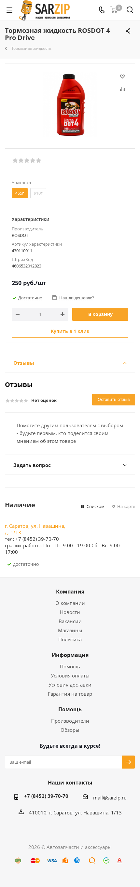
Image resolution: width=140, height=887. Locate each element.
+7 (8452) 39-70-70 (46, 796)
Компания (70, 591)
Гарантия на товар (70, 693)
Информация (70, 655)
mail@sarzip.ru (110, 797)
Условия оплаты (70, 675)
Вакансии (70, 621)
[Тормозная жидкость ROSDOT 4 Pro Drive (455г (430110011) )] (70, 104)
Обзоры (70, 730)
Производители (70, 720)
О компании (70, 603)
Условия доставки (70, 684)
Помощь (70, 666)
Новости (70, 612)
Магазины (70, 630)
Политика (70, 639)
